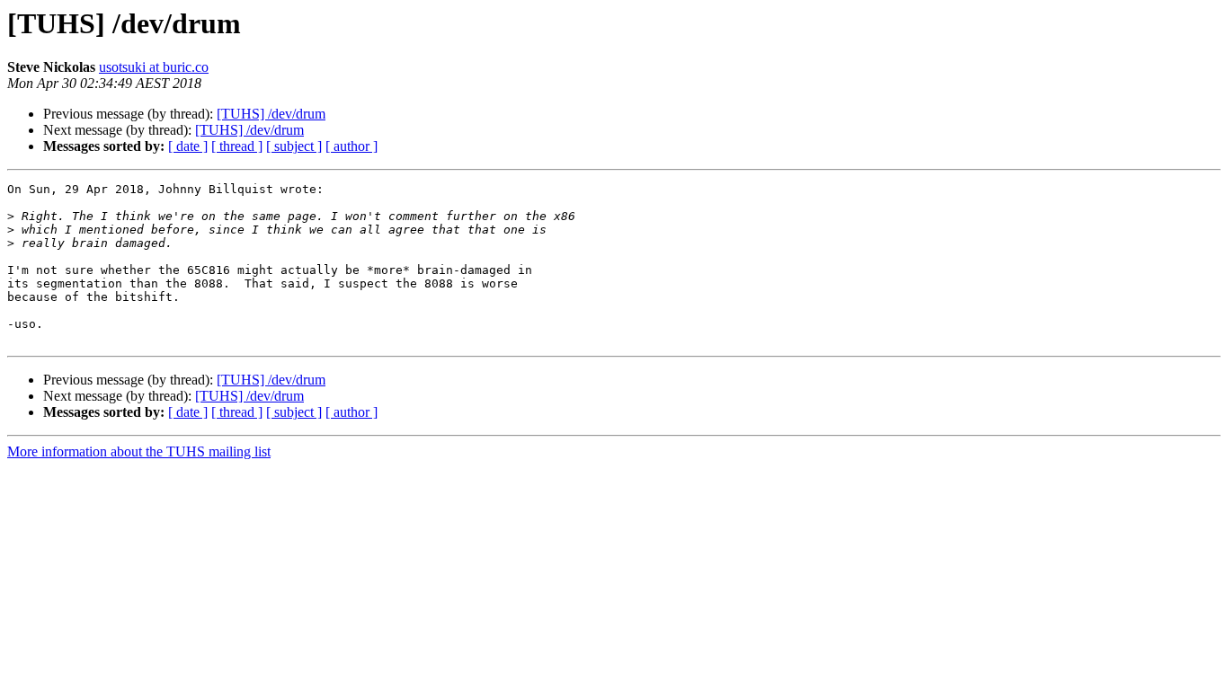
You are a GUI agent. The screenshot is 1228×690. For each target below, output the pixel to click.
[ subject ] (294, 146)
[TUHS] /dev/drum (271, 113)
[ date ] (188, 146)
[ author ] (351, 146)
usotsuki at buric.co (154, 67)
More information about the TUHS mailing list (139, 451)
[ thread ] (237, 146)
